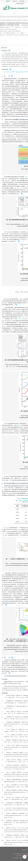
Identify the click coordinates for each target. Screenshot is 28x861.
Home (4, 13)
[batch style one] (24, 856)
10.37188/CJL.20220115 (9, 33)
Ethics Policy (20, 13)
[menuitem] (4, 13)
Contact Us (23, 13)
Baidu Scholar (8, 708)
